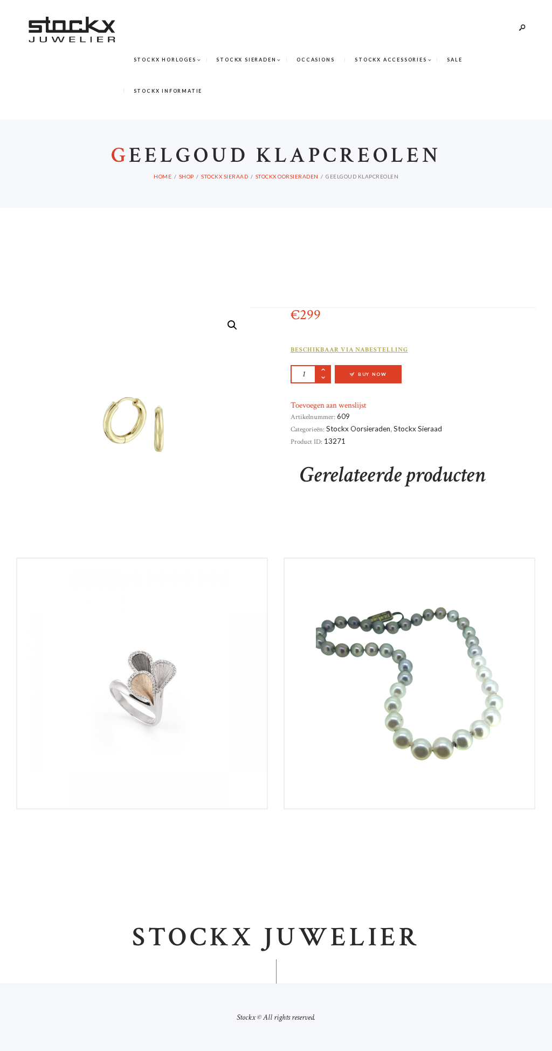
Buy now (372, 374)
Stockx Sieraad (224, 176)
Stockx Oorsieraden (287, 176)
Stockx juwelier (276, 937)
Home (162, 176)
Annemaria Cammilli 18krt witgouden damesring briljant (142, 578)
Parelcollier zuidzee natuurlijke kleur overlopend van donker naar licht (409, 583)
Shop (186, 176)
